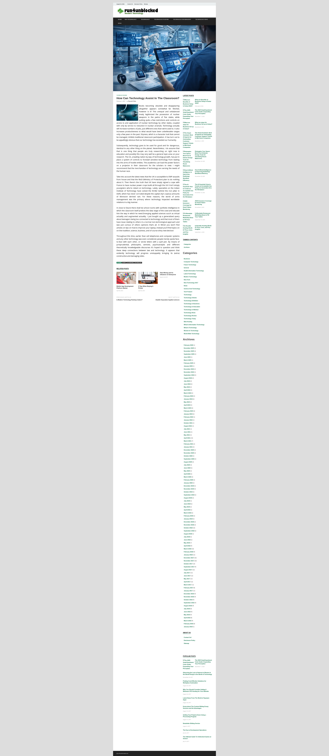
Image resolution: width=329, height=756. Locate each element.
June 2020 (187, 468)
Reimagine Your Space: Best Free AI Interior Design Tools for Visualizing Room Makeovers (202, 155)
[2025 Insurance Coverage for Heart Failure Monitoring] (188, 201)
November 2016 (189, 596)
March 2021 (187, 441)
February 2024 (188, 396)
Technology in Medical (191, 309)
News (119, 23)
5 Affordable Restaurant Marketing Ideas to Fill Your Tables (202, 215)
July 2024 (187, 381)
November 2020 (189, 453)
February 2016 (188, 623)
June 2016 (187, 611)
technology (138, 262)
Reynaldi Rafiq (132, 101)
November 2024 (189, 372)
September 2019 (189, 495)
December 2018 (189, 522)
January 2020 (188, 483)
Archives (187, 247)
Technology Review (122, 95)
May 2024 (187, 387)
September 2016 (189, 602)
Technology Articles (190, 297)
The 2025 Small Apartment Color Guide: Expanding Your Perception (203, 111)
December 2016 (189, 593)
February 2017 (188, 588)
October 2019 (188, 492)
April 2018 (187, 546)
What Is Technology (190, 327)
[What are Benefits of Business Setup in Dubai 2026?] (188, 100)
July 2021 (187, 429)
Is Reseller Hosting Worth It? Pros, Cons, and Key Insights (203, 227)
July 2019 (187, 501)
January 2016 (188, 626)
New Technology (130, 19)
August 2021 (188, 426)
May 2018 (187, 543)
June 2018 (187, 540)
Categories (187, 244)
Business (187, 259)
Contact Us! (130, 4)
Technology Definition (191, 300)
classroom (130, 262)
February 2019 (188, 516)
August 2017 (188, 570)
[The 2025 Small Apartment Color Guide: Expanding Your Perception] (188, 110)
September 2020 (189, 459)
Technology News (201, 19)
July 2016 (187, 608)
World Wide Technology (191, 333)
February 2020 (188, 480)
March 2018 (187, 549)
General (186, 267)
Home (120, 19)
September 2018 (189, 531)
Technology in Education (192, 306)
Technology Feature (161, 19)
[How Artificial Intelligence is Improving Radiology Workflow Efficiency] (188, 170)
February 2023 (188, 411)
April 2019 (187, 510)
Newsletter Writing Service (191, 723)
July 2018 (187, 537)
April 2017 (187, 582)
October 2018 (188, 528)
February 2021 (188, 444)
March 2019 (187, 513)
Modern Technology (190, 276)
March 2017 (187, 585)
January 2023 (188, 414)
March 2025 (187, 360)
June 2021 (187, 432)
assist (124, 262)
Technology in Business (192, 303)
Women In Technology (191, 330)
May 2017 (187, 579)
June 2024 (187, 384)
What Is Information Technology (194, 324)
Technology (145, 19)
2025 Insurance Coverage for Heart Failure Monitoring (203, 202)
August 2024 (188, 378)
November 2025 (189, 351)
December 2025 (189, 348)
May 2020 (187, 471)
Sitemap (146, 4)
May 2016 (187, 614)
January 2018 (188, 555)
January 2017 (188, 590)
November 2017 (189, 561)
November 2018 (189, 525)
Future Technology (190, 264)
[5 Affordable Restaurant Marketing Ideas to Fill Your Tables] (188, 213)
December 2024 (189, 369)
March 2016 (187, 620)
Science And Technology (192, 288)
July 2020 (187, 465)
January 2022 (188, 420)
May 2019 (187, 507)
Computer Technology (191, 261)
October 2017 (188, 564)
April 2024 (187, 390)
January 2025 (188, 366)
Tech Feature (188, 291)
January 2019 (188, 519)
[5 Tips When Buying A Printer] (148, 278)
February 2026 (188, 345)
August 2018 (188, 534)
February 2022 (188, 417)
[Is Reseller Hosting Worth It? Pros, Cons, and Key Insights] (188, 226)
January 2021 (188, 447)
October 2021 (188, 423)
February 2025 (188, 363)
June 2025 (187, 357)
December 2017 (189, 558)
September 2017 (189, 567)
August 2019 (188, 498)
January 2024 (188, 399)
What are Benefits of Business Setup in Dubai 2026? (203, 101)
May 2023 (187, 402)
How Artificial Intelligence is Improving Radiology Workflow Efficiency (203, 171)
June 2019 (187, 504)
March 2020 (187, 477)
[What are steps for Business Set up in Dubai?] (188, 122)
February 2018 (188, 552)
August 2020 (188, 462)
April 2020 (187, 474)
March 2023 (187, 408)
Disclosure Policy (138, 4)
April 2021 (187, 438)
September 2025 (189, 354)
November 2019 (189, 489)
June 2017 (187, 576)
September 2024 (189, 375)
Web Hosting (188, 321)
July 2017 (187, 573)
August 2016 (188, 605)
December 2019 (189, 486)
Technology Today (190, 318)
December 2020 (189, 450)
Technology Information (182, 19)
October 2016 (188, 599)
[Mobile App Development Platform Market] (126, 278)
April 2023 (187, 405)
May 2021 (187, 435)
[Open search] (211, 19)
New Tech (187, 279)
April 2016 (187, 617)
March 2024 (187, 393)
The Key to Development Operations (194, 730)
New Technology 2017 (191, 282)
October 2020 (188, 456)
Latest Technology (190, 273)
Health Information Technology (194, 270)
